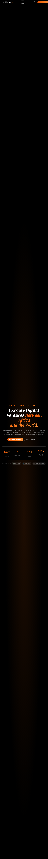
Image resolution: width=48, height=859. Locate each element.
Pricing (27, 2)
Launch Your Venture (14, 439)
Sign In (35, 2)
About (32, 2)
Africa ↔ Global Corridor (32, 439)
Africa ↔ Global (22, 2)
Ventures (16, 2)
